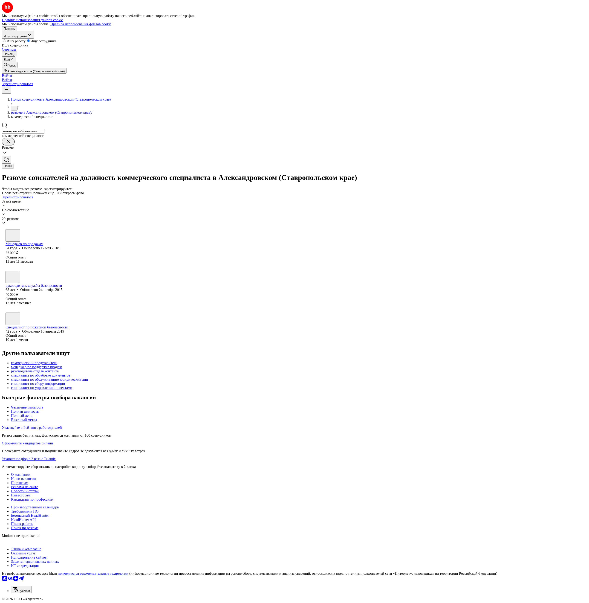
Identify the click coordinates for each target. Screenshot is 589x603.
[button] (7, 76)
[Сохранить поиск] (6, 160)
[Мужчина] (13, 277)
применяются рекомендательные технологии (93, 573)
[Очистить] (8, 141)
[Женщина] (13, 235)
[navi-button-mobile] (6, 90)
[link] (9, 65)
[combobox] (23, 131)
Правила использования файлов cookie (80, 24)
